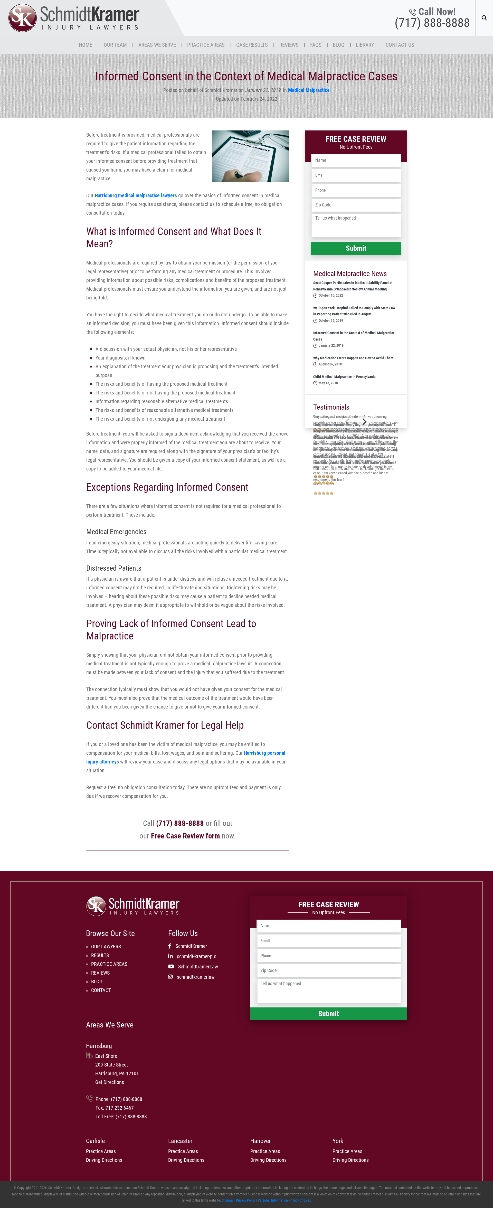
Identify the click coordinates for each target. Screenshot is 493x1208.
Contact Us (400, 45)
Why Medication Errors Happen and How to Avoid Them (353, 358)
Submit (356, 248)
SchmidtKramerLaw (198, 967)
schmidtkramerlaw (196, 977)
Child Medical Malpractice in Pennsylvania (344, 377)
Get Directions (109, 1082)
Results (100, 955)
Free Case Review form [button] (185, 836)
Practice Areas (206, 45)
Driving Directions (104, 1160)
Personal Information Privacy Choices (284, 1200)
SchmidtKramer (191, 946)
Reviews (289, 45)
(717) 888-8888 (432, 23)
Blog (338, 45)
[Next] (363, 421)
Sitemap (228, 1200)
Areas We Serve (157, 45)
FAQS (315, 45)
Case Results (252, 45)
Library (365, 45)
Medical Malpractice (309, 90)
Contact (101, 990)
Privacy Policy (245, 1200)
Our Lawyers (106, 946)
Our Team (115, 45)
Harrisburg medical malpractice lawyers (136, 195)
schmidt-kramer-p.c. (197, 956)
